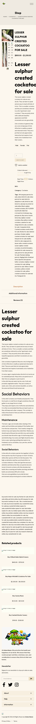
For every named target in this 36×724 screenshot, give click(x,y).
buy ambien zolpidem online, (14, 513)
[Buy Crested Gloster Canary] (18, 609)
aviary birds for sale (23, 197)
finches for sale (24, 231)
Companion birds (25, 227)
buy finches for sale (22, 496)
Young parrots (21, 276)
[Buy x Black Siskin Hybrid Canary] (18, 551)
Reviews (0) (18, 300)
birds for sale (29, 201)
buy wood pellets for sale (17, 515)
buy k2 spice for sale (12, 531)
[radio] (17, 145)
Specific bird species (24, 259)
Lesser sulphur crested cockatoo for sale (17, 325)
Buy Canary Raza (18, 596)
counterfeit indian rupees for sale (14, 508)
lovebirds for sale (20, 250)
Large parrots (27, 241)
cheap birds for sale (20, 225)
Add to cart (20, 160)
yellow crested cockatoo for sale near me (24, 273)
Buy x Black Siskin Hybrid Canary (18, 557)
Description (18, 286)
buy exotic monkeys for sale (10, 501)
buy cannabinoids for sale (13, 534)
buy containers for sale (24, 522)
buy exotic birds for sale (9, 496)
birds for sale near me (21, 204)
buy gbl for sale (20, 527)
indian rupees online (19, 510)
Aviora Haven (8, 650)
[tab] (18, 286)
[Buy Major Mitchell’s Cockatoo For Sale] (18, 570)
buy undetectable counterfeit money (17, 520)
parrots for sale (22, 252)
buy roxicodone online (17, 524)
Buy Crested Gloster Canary (18, 615)
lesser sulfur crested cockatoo (24, 243)
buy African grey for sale (25, 499)
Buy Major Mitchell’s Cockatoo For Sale (18, 576)
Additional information (18, 293)
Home (5, 16)
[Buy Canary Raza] (18, 589)
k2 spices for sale (10, 527)
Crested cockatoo (20, 229)
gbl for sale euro (11, 529)
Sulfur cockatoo (19, 262)
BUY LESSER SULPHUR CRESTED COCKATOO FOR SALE (24, 211)
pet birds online (13, 499)
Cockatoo (12, 16)
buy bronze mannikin (13, 503)
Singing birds (24, 257)
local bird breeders (26, 248)
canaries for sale (26, 222)
